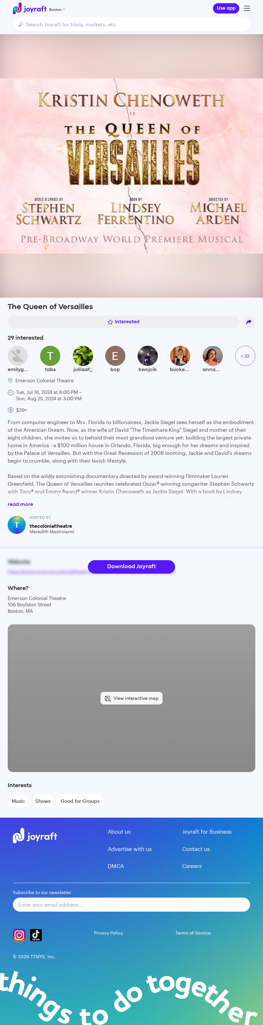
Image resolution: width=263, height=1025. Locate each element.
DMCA (116, 866)
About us (119, 831)
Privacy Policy (108, 932)
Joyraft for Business (207, 831)
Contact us (196, 849)
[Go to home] (30, 8)
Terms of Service (193, 932)
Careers (192, 866)
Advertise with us (130, 849)
